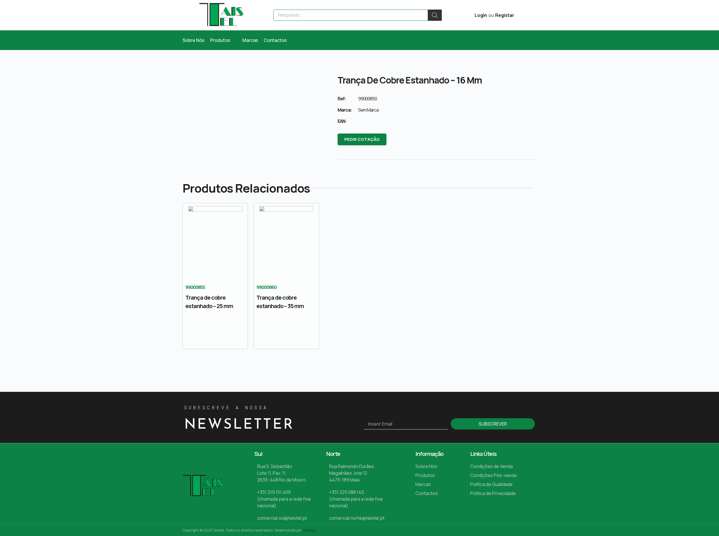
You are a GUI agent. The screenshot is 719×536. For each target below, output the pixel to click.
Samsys (309, 530)
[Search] (435, 15)
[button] (223, 40)
